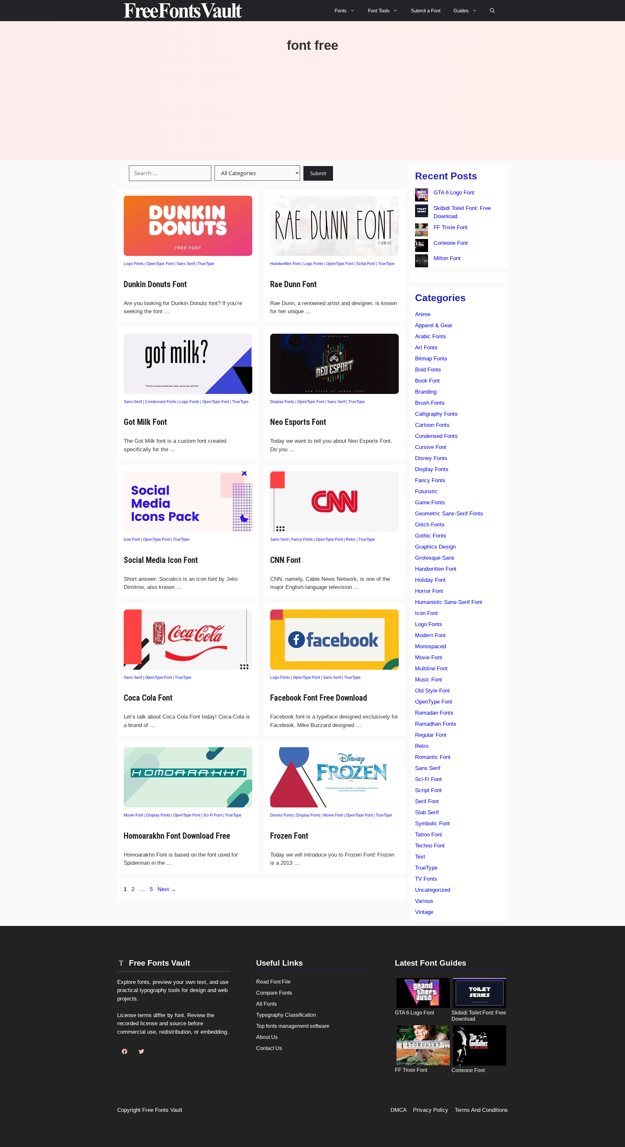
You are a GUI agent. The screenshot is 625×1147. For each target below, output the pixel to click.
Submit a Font (425, 10)
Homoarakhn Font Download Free (177, 836)
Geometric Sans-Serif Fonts (449, 514)
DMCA (399, 1110)
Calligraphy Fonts (436, 414)
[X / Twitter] (141, 1051)
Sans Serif (185, 263)
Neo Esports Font (298, 422)
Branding (426, 392)
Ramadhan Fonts (435, 724)
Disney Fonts (281, 815)
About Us (267, 1037)
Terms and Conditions (481, 1110)
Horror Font (429, 591)
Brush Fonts (430, 403)
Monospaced (430, 646)
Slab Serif (427, 812)
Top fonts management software (292, 1026)
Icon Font (132, 539)
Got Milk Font (145, 422)
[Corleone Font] (421, 247)
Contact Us (269, 1048)
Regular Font (430, 735)
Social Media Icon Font (161, 560)
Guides (461, 10)
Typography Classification (286, 1015)
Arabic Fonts (430, 336)
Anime (422, 314)
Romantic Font (433, 757)
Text (420, 857)
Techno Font (430, 846)
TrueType (206, 263)
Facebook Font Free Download (318, 698)
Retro (350, 539)
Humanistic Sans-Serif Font (448, 602)
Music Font (428, 680)
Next (167, 889)
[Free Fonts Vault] (183, 10)
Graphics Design (435, 547)
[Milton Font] (421, 262)
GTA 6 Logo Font (454, 192)
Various (424, 901)
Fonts (341, 10)
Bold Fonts (428, 370)
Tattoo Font (428, 835)
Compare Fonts (274, 993)
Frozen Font (289, 836)
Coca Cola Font (148, 698)
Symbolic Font (432, 823)
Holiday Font (430, 580)
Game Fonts (430, 502)
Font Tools (379, 10)
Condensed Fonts (160, 401)
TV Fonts (426, 879)
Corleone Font (451, 243)
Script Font (365, 263)
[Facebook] (124, 1051)
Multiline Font (431, 668)
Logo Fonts (134, 263)
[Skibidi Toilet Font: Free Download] (421, 212)
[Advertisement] (312, 101)
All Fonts (266, 1004)
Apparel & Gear (433, 325)
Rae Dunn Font (293, 284)
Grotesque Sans (434, 558)
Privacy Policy (430, 1110)
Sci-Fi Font (212, 815)
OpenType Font (160, 263)
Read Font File (273, 982)
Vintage (424, 912)
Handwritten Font (285, 263)
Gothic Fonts (430, 536)
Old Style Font (432, 691)
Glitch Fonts (430, 525)
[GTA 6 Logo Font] (421, 196)
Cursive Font (430, 447)
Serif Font (427, 801)
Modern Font (430, 635)
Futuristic (426, 491)
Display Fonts (282, 401)
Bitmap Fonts (431, 359)
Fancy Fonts (302, 539)
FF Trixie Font (450, 227)
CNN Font (285, 560)
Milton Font (447, 258)
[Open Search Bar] (492, 10)
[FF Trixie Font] (421, 231)
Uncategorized (432, 890)
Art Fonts (426, 347)
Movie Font (133, 815)
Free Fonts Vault (162, 1110)
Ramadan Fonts (434, 713)
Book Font (427, 381)
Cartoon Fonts (432, 425)
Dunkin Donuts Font (155, 284)
